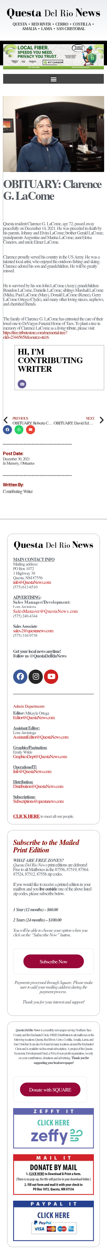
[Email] (22, 384)
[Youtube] (51, 677)
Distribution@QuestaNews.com (38, 786)
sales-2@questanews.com (33, 630)
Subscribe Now (53, 961)
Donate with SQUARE (50, 1089)
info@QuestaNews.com (32, 582)
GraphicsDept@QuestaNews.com (40, 756)
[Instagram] (36, 677)
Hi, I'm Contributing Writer (50, 360)
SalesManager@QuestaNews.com (45, 611)
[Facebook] (20, 677)
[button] (53, 79)
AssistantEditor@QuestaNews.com (40, 737)
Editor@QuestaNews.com (33, 717)
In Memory (11, 463)
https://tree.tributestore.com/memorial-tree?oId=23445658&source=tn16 (35, 334)
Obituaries (27, 463)
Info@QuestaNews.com (32, 771)
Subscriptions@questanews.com (38, 801)
